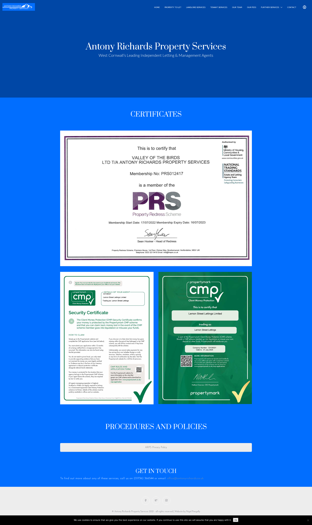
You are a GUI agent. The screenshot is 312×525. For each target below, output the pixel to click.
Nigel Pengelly (193, 511)
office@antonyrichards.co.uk (186, 478)
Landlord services (195, 7)
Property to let (173, 7)
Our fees (251, 7)
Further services (270, 7)
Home (157, 7)
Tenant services (218, 7)
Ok (235, 520)
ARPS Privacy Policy (156, 447)
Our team (237, 7)
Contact (291, 7)
